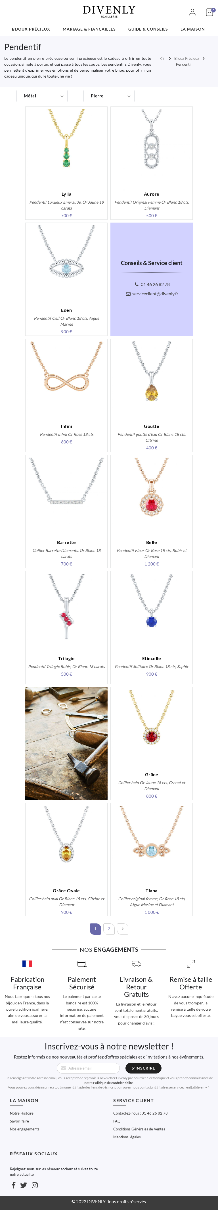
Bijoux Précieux (186, 58)
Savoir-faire (19, 1121)
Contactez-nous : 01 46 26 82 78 (140, 1113)
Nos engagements (24, 1129)
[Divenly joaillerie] (109, 8)
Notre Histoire (21, 1113)
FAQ (116, 1121)
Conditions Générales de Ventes (139, 1129)
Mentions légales (127, 1137)
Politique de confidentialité (113, 1083)
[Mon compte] (192, 15)
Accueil (162, 58)
